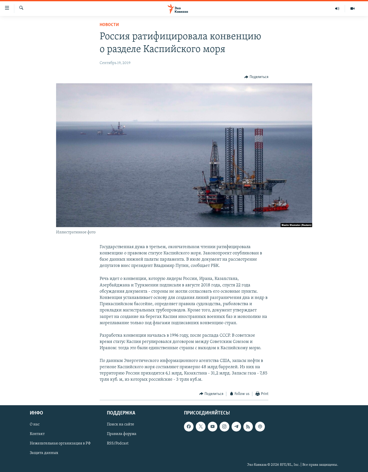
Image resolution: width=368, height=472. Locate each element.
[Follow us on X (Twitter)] (200, 426)
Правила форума (121, 434)
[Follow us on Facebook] (189, 426)
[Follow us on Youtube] (212, 426)
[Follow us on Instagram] (224, 426)
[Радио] (337, 8)
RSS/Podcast (117, 444)
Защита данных (44, 453)
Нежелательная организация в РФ (60, 444)
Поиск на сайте (120, 424)
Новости (109, 25)
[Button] (256, 77)
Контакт (37, 434)
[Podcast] (260, 426)
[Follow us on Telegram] (236, 426)
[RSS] (248, 426)
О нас (35, 424)
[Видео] (352, 8)
